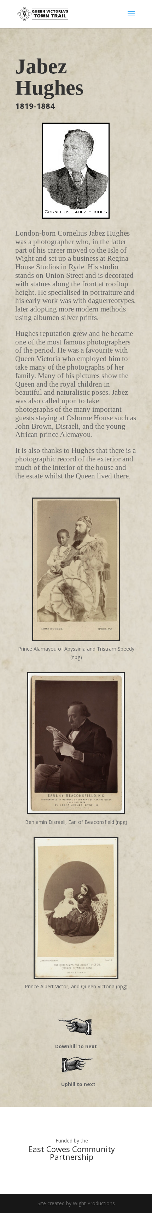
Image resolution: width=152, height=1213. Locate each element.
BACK (76, 1027)
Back (76, 1065)
